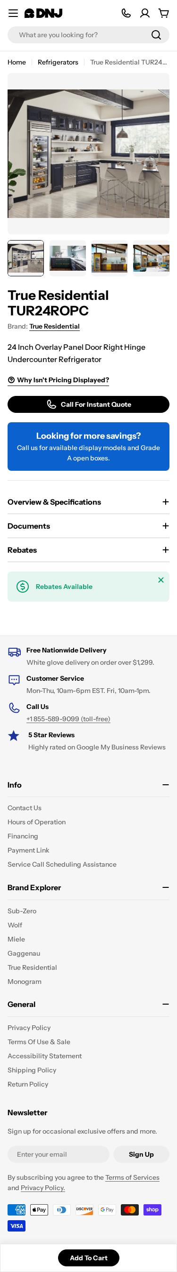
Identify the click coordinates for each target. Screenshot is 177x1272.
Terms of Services (132, 1177)
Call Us (37, 706)
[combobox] (88, 34)
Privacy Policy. (43, 1187)
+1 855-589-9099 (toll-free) (68, 719)
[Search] (156, 34)
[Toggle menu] (13, 13)
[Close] (161, 580)
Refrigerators (58, 62)
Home (17, 62)
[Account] (145, 13)
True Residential (54, 326)
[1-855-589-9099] (126, 13)
